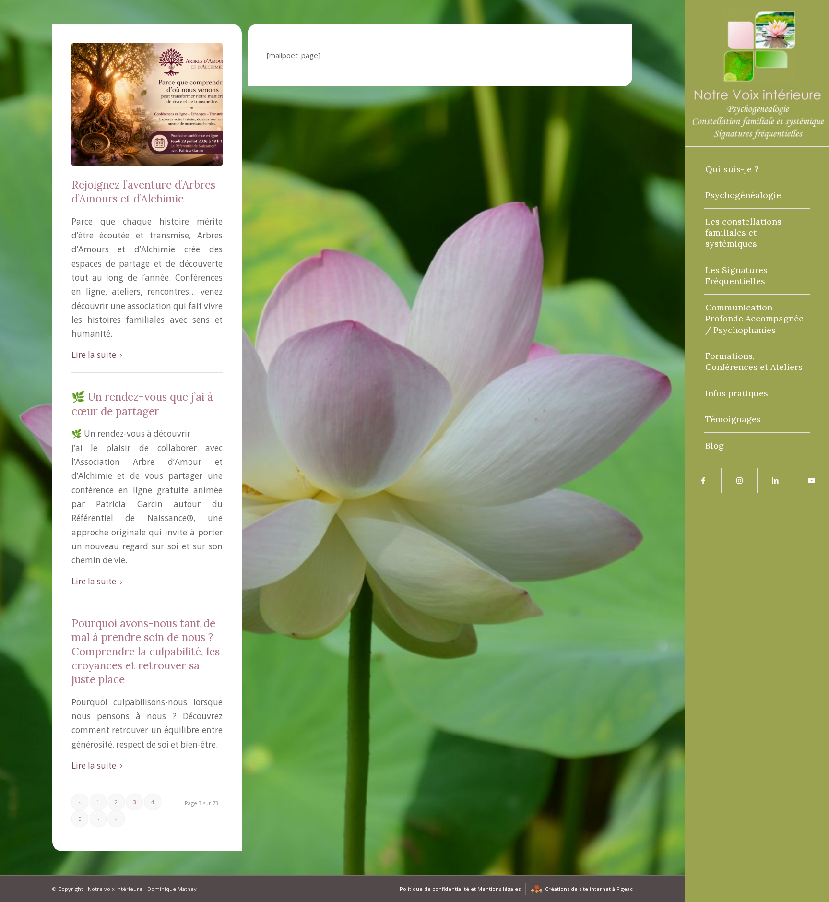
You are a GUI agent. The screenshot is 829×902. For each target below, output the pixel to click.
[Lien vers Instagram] (739, 480)
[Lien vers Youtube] (811, 480)
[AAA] (147, 104)
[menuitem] (757, 169)
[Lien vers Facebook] (703, 480)
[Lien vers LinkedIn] (775, 480)
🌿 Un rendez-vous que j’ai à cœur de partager (142, 403)
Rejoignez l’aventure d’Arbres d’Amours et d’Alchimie (143, 191)
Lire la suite (93, 354)
